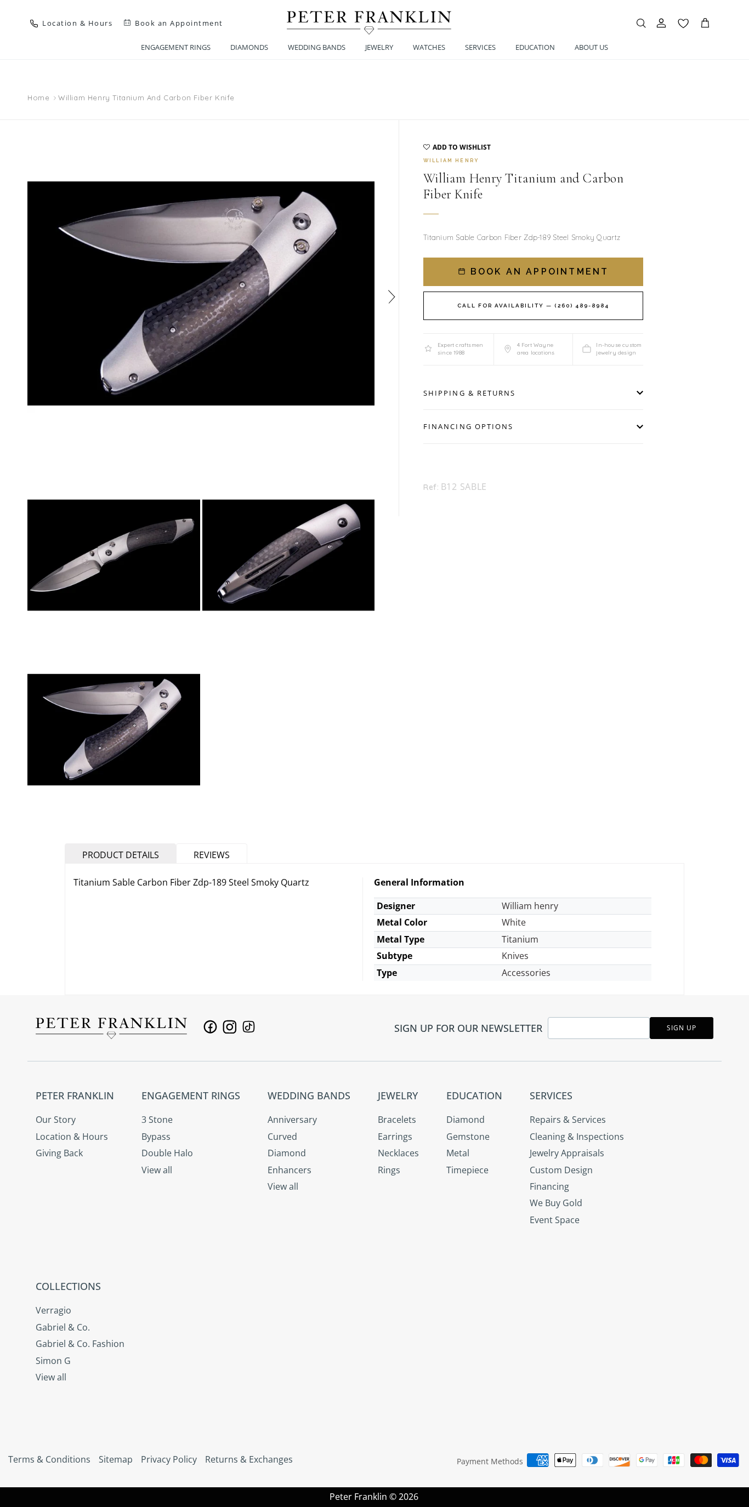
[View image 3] (288, 555)
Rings (389, 1170)
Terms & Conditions (49, 1459)
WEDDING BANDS (316, 47)
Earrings (395, 1137)
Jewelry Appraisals (567, 1153)
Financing (549, 1186)
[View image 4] (113, 729)
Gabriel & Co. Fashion (80, 1344)
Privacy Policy (169, 1459)
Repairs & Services (568, 1120)
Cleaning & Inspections (577, 1137)
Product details (120, 855)
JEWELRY (379, 47)
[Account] (661, 23)
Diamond (287, 1153)
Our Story (56, 1120)
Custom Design (561, 1170)
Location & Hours (72, 1137)
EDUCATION (535, 47)
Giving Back (59, 1153)
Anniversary (292, 1120)
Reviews (212, 855)
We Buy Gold (556, 1203)
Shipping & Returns (469, 393)
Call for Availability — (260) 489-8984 (533, 305)
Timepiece (467, 1170)
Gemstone (468, 1137)
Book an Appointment (538, 271)
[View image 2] (113, 555)
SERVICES (480, 47)
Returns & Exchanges (249, 1459)
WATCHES (429, 47)
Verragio (53, 1310)
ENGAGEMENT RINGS (176, 47)
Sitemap (116, 1459)
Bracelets (397, 1120)
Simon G (53, 1361)
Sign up (681, 1027)
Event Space (555, 1220)
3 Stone (157, 1120)
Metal (457, 1153)
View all (156, 1170)
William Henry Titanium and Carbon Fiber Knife (146, 97)
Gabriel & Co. (63, 1327)
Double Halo (167, 1153)
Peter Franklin (358, 1497)
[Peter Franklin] (369, 23)
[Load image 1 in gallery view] (200, 293)
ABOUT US (591, 47)
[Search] (640, 23)
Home (38, 98)
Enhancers (289, 1170)
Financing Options (468, 426)
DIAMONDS (249, 47)
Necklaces (398, 1153)
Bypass (156, 1137)
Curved (282, 1137)
